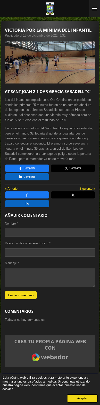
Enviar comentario (20, 295)
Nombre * (11, 223)
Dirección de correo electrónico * (27, 243)
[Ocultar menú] (94, 8)
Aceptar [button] (82, 398)
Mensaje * (12, 263)
